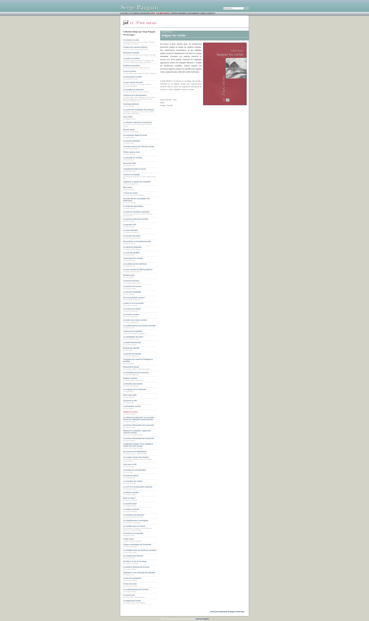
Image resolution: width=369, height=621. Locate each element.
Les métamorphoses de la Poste (135, 589)
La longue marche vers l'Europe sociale (138, 146)
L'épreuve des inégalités (132, 331)
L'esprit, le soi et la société (133, 303)
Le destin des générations (133, 206)
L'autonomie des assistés (133, 258)
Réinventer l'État (129, 163)
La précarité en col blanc (132, 158)
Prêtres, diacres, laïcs (131, 152)
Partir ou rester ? (129, 498)
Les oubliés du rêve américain (135, 264)
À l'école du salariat (130, 476)
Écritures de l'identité (131, 348)
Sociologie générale (131, 104)
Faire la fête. (128, 117)
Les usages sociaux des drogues (136, 457)
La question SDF (129, 225)
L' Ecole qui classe (130, 193)
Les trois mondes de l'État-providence (138, 270)
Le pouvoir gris (129, 595)
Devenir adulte (129, 130)
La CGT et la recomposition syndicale (137, 487)
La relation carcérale (131, 509)
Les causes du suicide (132, 309)
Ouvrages (145, 13)
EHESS (136, 13)
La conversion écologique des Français (138, 110)
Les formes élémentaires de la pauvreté (138, 425)
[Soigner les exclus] (225, 105)
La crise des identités (131, 253)
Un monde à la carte (131, 40)
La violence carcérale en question (136, 212)
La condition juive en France (134, 526)
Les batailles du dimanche (133, 90)
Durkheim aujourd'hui (131, 66)
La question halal (130, 504)
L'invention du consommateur (134, 470)
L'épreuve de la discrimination (135, 95)
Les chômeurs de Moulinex (133, 515)
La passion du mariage (132, 354)
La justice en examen (131, 58)
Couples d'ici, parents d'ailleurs (135, 47)
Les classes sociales (131, 314)
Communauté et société (132, 77)
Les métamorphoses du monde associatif (139, 326)
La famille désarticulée (132, 343)
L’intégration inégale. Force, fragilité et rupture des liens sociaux (138, 445)
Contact (211, 13)
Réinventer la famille (131, 53)
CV (130, 13)
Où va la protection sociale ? (134, 298)
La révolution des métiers (133, 481)
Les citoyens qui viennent (133, 556)
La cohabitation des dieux (133, 337)
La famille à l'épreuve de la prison (136, 567)
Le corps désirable (130, 230)
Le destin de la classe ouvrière (135, 320)
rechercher (239, 612)
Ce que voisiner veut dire (133, 82)
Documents (193, 13)
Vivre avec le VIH (130, 464)
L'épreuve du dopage (131, 175)
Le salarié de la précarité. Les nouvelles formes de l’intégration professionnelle (138, 418)
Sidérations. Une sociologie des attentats (139, 573)
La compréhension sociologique (135, 521)
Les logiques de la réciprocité (134, 389)
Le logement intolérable (132, 247)
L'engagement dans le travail (134, 169)
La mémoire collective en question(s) (137, 122)
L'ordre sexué (128, 539)
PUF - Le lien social (160, 13)
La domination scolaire (132, 406)
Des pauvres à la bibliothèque (135, 452)
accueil (219, 612)
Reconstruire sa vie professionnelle (137, 241)
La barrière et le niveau (132, 286)
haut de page (228, 612)
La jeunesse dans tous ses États (135, 219)
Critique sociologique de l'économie (137, 545)
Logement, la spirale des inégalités (136, 182)
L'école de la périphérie (132, 578)
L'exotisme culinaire (131, 492)
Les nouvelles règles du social (135, 135)
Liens (203, 13)
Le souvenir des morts (131, 236)
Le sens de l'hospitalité (132, 292)
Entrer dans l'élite (130, 395)
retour (212, 612)
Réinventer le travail (131, 367)
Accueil (124, 13)
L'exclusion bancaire (131, 281)
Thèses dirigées (179, 13)
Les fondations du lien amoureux (136, 373)
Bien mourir (127, 187)
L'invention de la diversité (133, 533)
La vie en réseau (129, 71)
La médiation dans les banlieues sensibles (140, 550)
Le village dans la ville (132, 601)
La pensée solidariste (131, 141)
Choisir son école (130, 584)
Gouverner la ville (130, 401)
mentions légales (202, 619)
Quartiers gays (128, 275)
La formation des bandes (133, 384)
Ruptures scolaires (130, 378)
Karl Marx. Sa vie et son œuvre (135, 561)
